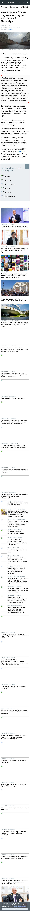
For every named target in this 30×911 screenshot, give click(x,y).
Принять (15, 909)
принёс (20, 151)
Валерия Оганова (6, 25)
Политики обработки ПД (20, 906)
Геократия (4, 7)
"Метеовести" (9, 29)
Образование (14, 7)
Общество (17, 27)
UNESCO (24, 7)
